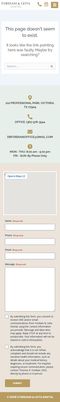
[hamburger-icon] (54, 5)
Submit (17, 383)
